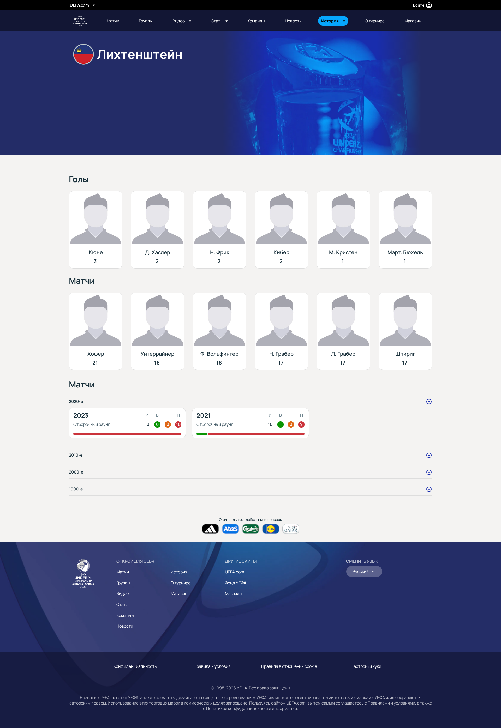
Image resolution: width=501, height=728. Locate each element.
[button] (182, 21)
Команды (125, 615)
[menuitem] (116, 21)
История (179, 572)
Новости (124, 626)
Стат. (121, 604)
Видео (122, 593)
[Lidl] (270, 529)
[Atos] (230, 529)
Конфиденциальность (135, 666)
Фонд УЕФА (235, 583)
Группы (123, 583)
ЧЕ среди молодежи (80, 21)
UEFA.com (234, 572)
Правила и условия (212, 666)
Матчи (122, 572)
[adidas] (210, 529)
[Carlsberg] (250, 529)
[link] (113, 21)
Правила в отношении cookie (289, 666)
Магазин (179, 593)
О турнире (180, 583)
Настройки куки (366, 666)
